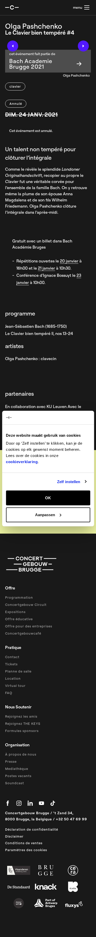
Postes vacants (18, 776)
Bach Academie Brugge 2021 (30, 63)
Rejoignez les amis (21, 716)
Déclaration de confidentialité (31, 829)
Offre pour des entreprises (28, 626)
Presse (11, 761)
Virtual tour (15, 686)
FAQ (8, 693)
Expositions (15, 612)
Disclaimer (14, 836)
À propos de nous (20, 754)
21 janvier (46, 268)
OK (48, 498)
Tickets (11, 664)
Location (13, 678)
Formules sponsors (22, 731)
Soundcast (14, 783)
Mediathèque (16, 769)
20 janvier (69, 260)
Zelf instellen (68, 481)
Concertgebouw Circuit (26, 605)
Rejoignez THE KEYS (22, 723)
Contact (12, 657)
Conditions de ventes (23, 843)
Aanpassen (45, 514)
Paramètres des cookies (26, 850)
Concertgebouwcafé (23, 633)
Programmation (19, 597)
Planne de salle (18, 671)
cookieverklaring (22, 462)
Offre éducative (19, 619)
